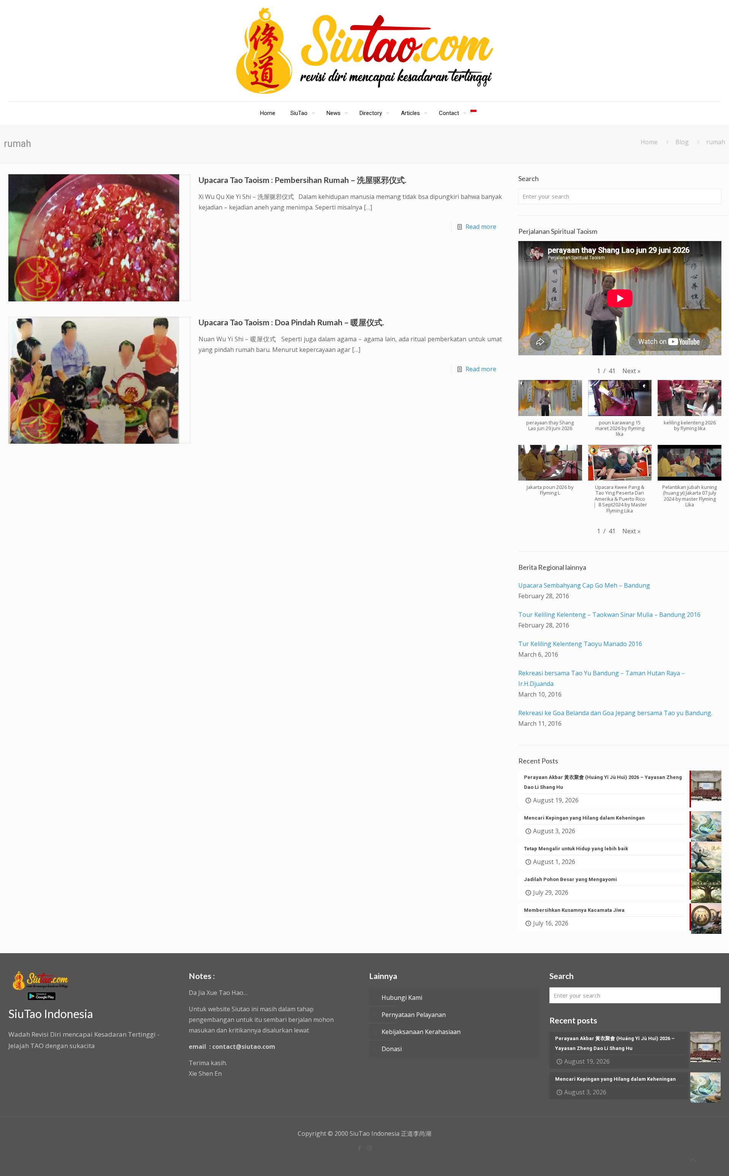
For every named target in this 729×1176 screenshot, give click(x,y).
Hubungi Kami (402, 997)
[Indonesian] (473, 113)
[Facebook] (359, 1148)
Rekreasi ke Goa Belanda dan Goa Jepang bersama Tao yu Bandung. (615, 713)
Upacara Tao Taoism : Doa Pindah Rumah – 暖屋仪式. (291, 322)
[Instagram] (370, 1148)
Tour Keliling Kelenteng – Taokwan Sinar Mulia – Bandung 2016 (609, 614)
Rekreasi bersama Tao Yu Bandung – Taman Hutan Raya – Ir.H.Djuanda (601, 678)
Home (649, 142)
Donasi (392, 1049)
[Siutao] (364, 50)
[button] (631, 371)
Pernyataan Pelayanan (414, 1014)
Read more (480, 226)
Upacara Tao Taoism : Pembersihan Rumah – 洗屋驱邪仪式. (302, 179)
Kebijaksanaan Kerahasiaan (421, 1032)
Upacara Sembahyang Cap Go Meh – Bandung (584, 585)
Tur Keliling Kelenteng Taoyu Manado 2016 (580, 644)
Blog (682, 142)
